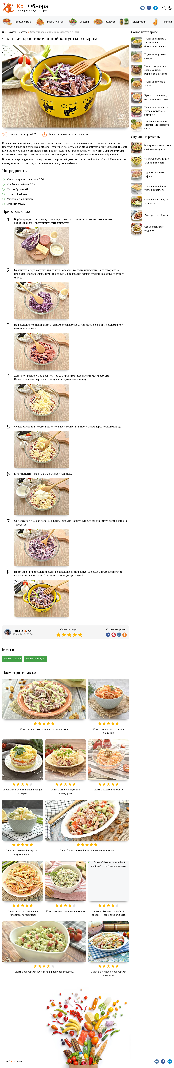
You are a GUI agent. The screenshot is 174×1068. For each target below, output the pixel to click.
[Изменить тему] (169, 8)
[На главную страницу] (3, 32)
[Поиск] (164, 8)
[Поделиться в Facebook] (108, 635)
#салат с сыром (12, 659)
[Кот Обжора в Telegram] (155, 8)
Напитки (167, 22)
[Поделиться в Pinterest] (113, 635)
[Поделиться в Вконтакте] (119, 635)
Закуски (84, 22)
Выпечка (110, 22)
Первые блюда (22, 22)
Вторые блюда (55, 22)
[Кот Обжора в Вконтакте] (142, 8)
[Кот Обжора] (8, 8)
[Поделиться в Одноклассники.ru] (124, 635)
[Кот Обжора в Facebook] (149, 8)
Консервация (138, 22)
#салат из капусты (35, 659)
